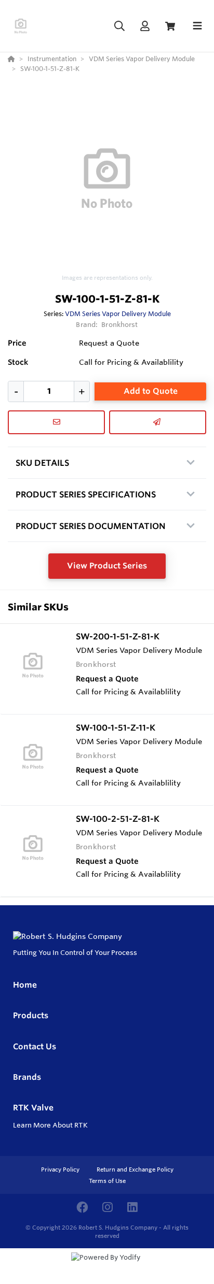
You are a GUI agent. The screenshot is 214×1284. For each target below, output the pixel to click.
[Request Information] (56, 422)
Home (25, 985)
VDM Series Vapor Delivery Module (118, 313)
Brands (27, 1077)
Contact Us (34, 1046)
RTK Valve (33, 1107)
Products (30, 1015)
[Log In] (144, 26)
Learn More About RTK (50, 1125)
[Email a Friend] (157, 422)
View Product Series (107, 565)
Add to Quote (151, 391)
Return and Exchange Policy (135, 1169)
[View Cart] (170, 26)
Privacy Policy (61, 1169)
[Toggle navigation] (197, 26)
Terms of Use (107, 1181)
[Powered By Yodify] (107, 1266)
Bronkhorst (119, 324)
